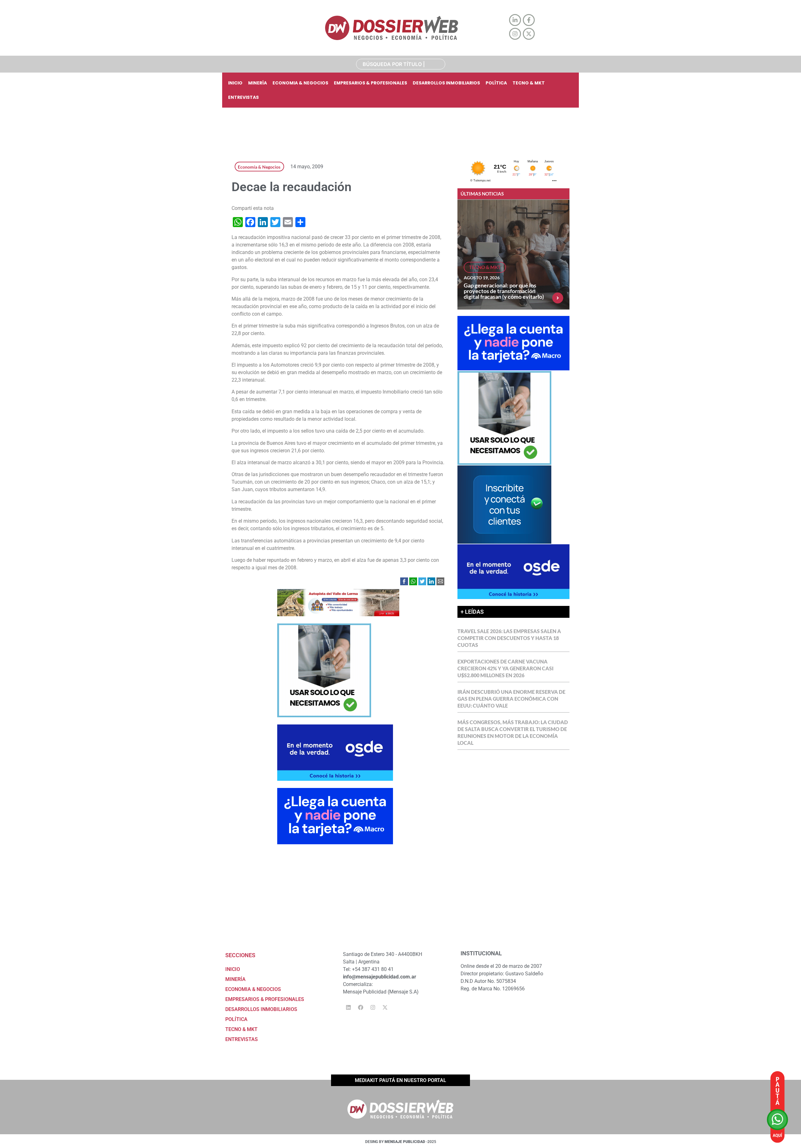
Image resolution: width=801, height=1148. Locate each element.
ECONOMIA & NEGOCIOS (300, 83)
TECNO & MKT (529, 83)
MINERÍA (257, 83)
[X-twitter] (385, 1007)
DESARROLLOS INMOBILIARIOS (446, 83)
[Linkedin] (348, 1007)
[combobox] (400, 64)
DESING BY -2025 (400, 1142)
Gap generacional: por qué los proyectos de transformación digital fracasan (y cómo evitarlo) (504, 291)
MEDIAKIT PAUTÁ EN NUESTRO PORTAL (400, 1080)
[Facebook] (360, 1007)
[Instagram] (372, 1007)
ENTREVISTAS (243, 97)
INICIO (235, 83)
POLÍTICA (496, 83)
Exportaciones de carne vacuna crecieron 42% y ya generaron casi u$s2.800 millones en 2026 (505, 668)
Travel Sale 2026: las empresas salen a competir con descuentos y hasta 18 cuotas (509, 638)
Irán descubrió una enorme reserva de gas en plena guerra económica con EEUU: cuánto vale (511, 699)
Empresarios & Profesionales (370, 83)
